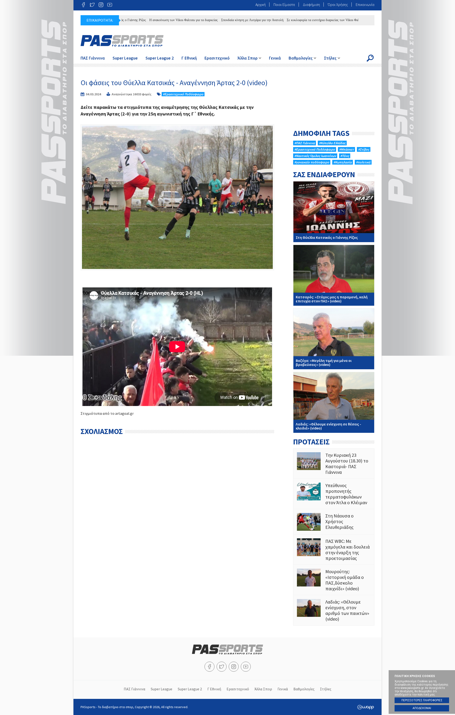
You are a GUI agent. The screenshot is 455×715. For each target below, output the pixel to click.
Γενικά (275, 58)
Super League (125, 58)
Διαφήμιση (311, 4)
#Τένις (344, 156)
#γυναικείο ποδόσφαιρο (311, 162)
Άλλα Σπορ (247, 58)
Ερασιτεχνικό (217, 58)
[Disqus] (177, 497)
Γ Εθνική (189, 58)
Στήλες (330, 58)
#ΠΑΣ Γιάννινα (304, 143)
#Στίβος (363, 149)
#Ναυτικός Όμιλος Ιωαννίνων (315, 156)
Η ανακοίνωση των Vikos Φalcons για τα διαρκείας (163, 20)
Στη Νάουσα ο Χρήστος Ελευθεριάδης (333, 521)
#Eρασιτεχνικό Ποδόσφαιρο (183, 94)
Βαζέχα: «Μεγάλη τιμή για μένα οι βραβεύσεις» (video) (333, 339)
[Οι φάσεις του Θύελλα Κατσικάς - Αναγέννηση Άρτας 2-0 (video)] (177, 197)
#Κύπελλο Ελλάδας (332, 143)
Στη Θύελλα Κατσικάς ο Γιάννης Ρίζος (333, 211)
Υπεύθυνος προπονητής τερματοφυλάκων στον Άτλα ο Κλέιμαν (333, 494)
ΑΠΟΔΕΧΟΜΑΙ (422, 708)
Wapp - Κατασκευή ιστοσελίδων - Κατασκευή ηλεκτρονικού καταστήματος (365, 707)
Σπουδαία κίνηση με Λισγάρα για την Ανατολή (231, 20)
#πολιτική (363, 162)
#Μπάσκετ (346, 149)
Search (370, 58)
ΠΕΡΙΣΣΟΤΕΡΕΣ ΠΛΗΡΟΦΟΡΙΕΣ (421, 700)
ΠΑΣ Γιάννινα (93, 58)
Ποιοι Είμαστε (284, 4)
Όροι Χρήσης (338, 4)
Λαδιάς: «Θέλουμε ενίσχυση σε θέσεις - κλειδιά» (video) (333, 402)
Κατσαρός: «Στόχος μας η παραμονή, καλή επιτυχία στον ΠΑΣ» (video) (333, 275)
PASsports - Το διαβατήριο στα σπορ (122, 40)
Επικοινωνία (365, 4)
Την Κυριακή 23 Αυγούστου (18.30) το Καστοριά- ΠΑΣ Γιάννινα (333, 464)
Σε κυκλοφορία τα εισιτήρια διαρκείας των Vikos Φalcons (305, 20)
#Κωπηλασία (342, 162)
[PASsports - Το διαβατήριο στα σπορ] (227, 652)
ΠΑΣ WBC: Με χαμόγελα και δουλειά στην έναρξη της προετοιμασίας (333, 550)
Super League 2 (160, 58)
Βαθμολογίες (301, 58)
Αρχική (260, 4)
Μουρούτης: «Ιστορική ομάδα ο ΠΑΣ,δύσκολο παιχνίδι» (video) (333, 580)
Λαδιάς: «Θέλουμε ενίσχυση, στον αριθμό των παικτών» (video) (333, 610)
